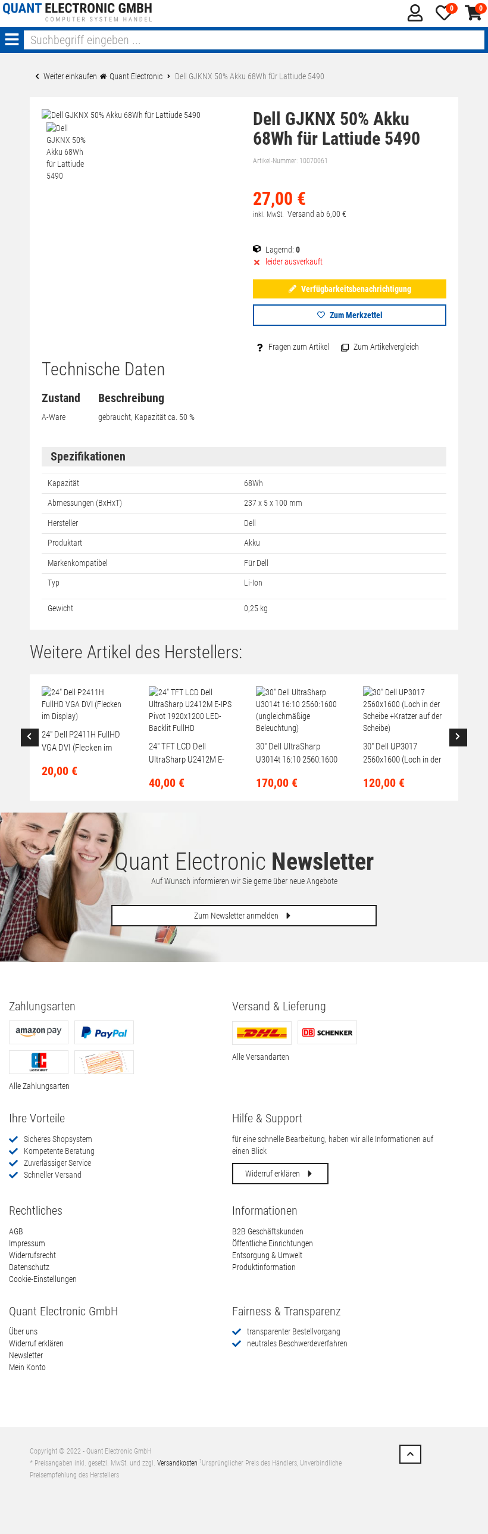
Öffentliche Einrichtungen (272, 1243)
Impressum (27, 1243)
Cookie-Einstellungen (43, 1279)
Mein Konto (27, 1367)
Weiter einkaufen (69, 76)
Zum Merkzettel (355, 315)
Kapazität (63, 483)
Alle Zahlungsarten (39, 1086)
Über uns (23, 1331)
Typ (54, 582)
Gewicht (60, 608)
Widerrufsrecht (32, 1255)
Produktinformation (264, 1267)
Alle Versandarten (260, 1057)
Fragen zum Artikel (298, 346)
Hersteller (63, 523)
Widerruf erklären (273, 1173)
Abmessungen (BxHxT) (85, 503)
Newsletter (26, 1355)
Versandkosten (177, 1463)
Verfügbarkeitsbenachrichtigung (355, 289)
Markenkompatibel (78, 563)
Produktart (65, 542)
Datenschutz (29, 1267)
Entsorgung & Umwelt (267, 1255)
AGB (16, 1231)
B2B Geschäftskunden (268, 1231)
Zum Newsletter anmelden (237, 915)
